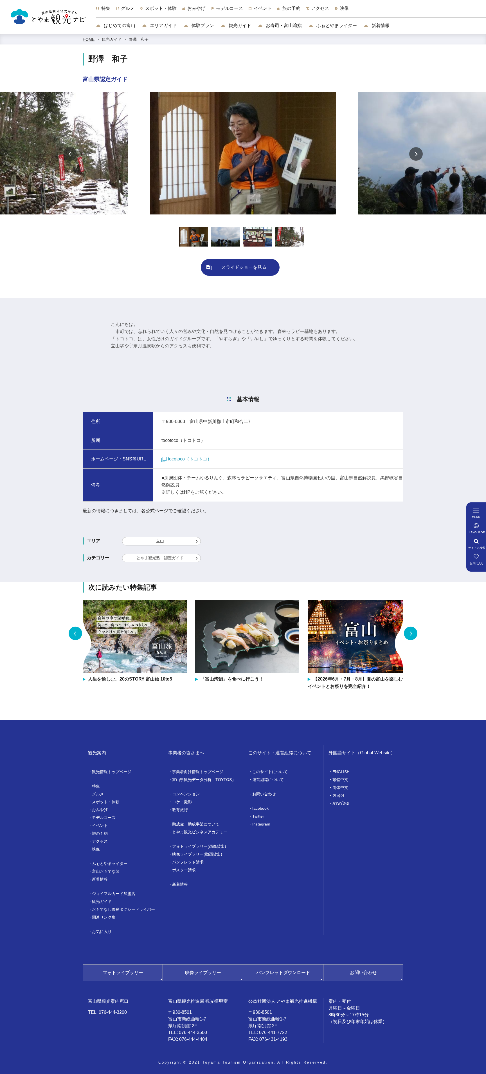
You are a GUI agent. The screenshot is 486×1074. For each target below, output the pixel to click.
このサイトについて (270, 771)
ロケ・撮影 (182, 802)
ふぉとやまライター (336, 25)
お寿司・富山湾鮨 (283, 25)
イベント (100, 825)
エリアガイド (163, 25)
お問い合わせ (264, 794)
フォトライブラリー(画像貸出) (199, 846)
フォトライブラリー (123, 972)
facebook (260, 808)
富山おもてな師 (106, 871)
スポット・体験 (106, 802)
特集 (96, 786)
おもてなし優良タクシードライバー (123, 909)
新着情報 (380, 25)
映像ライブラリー (203, 972)
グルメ (98, 794)
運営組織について (268, 779)
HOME (88, 39)
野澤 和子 (138, 39)
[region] (291, 11)
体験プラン (202, 25)
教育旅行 (180, 809)
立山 (160, 541)
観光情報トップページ (111, 771)
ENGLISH (341, 771)
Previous (70, 154)
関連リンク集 (104, 917)
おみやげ (100, 809)
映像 (96, 849)
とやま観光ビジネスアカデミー (199, 832)
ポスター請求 (184, 870)
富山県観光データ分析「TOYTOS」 (204, 779)
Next (416, 154)
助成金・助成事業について (195, 824)
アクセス (100, 841)
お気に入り (102, 931)
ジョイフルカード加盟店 (113, 893)
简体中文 (340, 787)
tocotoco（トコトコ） (190, 459)
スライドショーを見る (243, 267)
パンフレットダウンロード (283, 972)
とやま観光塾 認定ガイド (160, 558)
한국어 (338, 795)
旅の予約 (100, 833)
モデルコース (104, 817)
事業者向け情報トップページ (197, 771)
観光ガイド (239, 25)
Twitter (258, 816)
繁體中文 (340, 779)
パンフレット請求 (188, 862)
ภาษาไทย (340, 803)
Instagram (261, 824)
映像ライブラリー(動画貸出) (197, 854)
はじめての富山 (119, 25)
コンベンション (186, 794)
